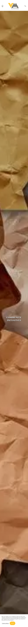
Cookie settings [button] (5, 623)
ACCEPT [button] (12, 623)
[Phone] (2, 6)
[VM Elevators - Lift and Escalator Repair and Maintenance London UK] (13, 3)
